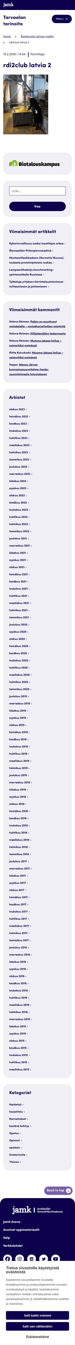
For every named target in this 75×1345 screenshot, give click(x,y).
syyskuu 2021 (17, 560)
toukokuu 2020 (18, 660)
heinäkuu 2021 (18, 574)
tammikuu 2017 (19, 940)
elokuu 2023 (17, 409)
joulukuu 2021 (18, 538)
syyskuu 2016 (17, 969)
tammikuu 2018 (19, 854)
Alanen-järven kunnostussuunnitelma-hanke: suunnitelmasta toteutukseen (29, 370)
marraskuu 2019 (19, 703)
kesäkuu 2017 (17, 904)
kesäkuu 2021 (17, 581)
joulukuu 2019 (18, 696)
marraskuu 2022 (19, 474)
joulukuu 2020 (18, 624)
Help (6, 1238)
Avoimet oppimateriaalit (21, 1230)
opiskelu (14, 1147)
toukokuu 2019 (18, 746)
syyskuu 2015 (17, 1033)
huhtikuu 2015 (18, 1062)
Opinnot (14, 1140)
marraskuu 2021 (19, 546)
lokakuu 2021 (17, 553)
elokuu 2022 (17, 495)
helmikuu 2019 (18, 768)
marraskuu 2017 (19, 868)
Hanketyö (15, 1104)
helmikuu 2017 (18, 933)
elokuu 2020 (17, 639)
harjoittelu (16, 1112)
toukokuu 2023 (18, 431)
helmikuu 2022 (18, 524)
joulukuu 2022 (18, 467)
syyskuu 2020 (17, 632)
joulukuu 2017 (18, 861)
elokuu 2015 (16, 1041)
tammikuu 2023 (19, 459)
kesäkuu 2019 (18, 739)
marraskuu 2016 (19, 955)
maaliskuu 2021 (19, 603)
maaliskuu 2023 (19, 445)
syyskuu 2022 (17, 488)
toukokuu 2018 (18, 825)
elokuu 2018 (17, 804)
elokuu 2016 (16, 976)
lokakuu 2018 (17, 790)
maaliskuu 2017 (19, 926)
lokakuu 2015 (17, 1026)
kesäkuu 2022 (18, 502)
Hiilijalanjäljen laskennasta (48, 333)
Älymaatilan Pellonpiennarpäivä (30, 251)
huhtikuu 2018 (18, 833)
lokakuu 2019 (17, 711)
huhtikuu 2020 (18, 668)
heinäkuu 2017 (18, 897)
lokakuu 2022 (17, 481)
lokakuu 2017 (17, 876)
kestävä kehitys (19, 1126)
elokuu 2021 (16, 567)
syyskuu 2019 (17, 718)
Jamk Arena (11, 1222)
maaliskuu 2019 (19, 761)
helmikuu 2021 (18, 610)
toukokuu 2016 (18, 990)
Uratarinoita (17, 1155)
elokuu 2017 (16, 890)
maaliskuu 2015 (19, 1069)
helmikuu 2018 (18, 847)
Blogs (64, 4)
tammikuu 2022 (19, 531)
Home (7, 36)
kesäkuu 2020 (18, 653)
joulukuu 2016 (18, 947)
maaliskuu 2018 (19, 840)
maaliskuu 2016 (19, 1005)
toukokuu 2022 (18, 510)
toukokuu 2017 (18, 911)
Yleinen (14, 1162)
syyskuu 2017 (17, 883)
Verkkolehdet (13, 1246)
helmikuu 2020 (18, 682)
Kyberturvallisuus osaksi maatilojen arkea (36, 243)
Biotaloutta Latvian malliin (37, 36)
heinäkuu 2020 (18, 646)
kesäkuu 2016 (18, 983)
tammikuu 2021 (19, 617)
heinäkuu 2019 (18, 732)
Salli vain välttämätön (37, 1326)
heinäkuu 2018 (18, 811)
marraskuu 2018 (19, 782)
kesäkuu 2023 (18, 424)
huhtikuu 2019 (18, 754)
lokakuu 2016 (17, 962)
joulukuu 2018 (18, 775)
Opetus (14, 1133)
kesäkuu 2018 (18, 818)
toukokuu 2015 (18, 1055)
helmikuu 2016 (18, 1012)
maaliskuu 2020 (19, 675)
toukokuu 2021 (18, 589)
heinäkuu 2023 (18, 416)
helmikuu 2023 (18, 452)
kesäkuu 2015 (18, 1048)
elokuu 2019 (16, 725)
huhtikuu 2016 (18, 998)
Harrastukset (17, 1119)
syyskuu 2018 (17, 797)
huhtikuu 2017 (18, 919)
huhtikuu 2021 (18, 596)
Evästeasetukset (37, 1336)
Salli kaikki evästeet (37, 1315)
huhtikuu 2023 (18, 438)
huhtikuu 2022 (18, 517)
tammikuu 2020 (19, 689)
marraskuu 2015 (19, 1019)
